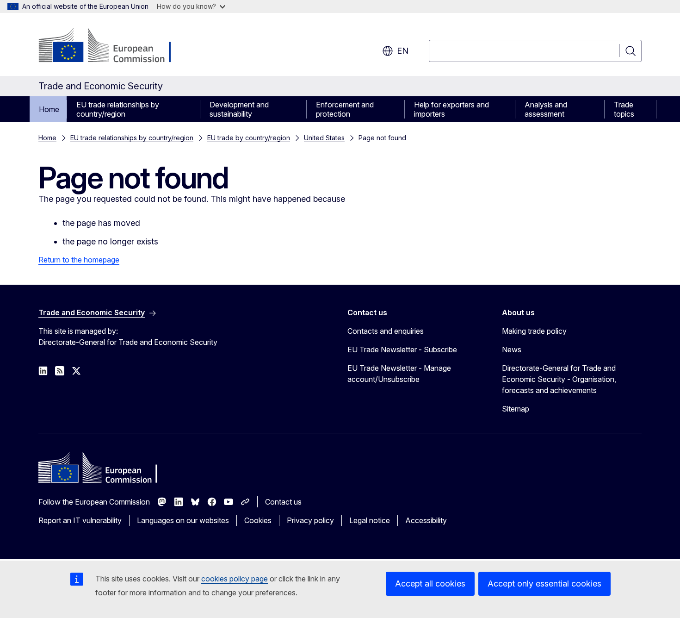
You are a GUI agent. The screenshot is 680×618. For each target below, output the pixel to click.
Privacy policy (310, 520)
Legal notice (369, 520)
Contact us (283, 501)
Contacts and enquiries (385, 331)
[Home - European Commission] (113, 46)
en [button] (402, 51)
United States (324, 138)
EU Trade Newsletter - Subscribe (402, 349)
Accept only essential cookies (544, 583)
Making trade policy (534, 331)
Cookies (258, 520)
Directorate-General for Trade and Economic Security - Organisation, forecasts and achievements (559, 379)
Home (49, 109)
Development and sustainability (239, 109)
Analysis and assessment (546, 109)
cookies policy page (234, 578)
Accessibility (426, 520)
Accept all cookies (430, 583)
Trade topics (624, 109)
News (511, 349)
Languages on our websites (183, 520)
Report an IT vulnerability (80, 520)
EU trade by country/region (248, 138)
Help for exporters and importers (451, 109)
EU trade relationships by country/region (117, 109)
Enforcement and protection (345, 109)
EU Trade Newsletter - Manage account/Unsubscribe (399, 373)
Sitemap (515, 408)
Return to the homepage (78, 259)
